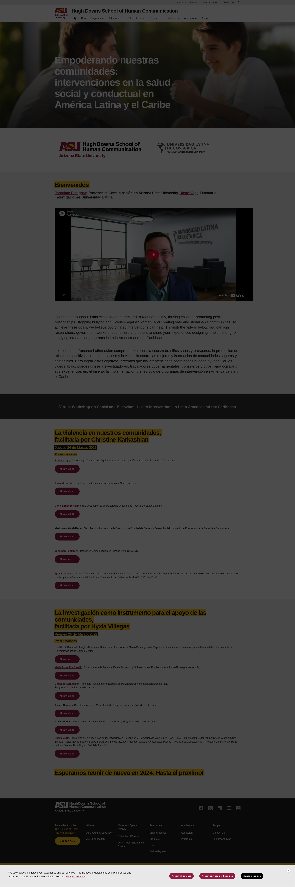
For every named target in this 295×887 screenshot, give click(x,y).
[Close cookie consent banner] (288, 870)
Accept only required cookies (217, 876)
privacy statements (75, 876)
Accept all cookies (181, 876)
